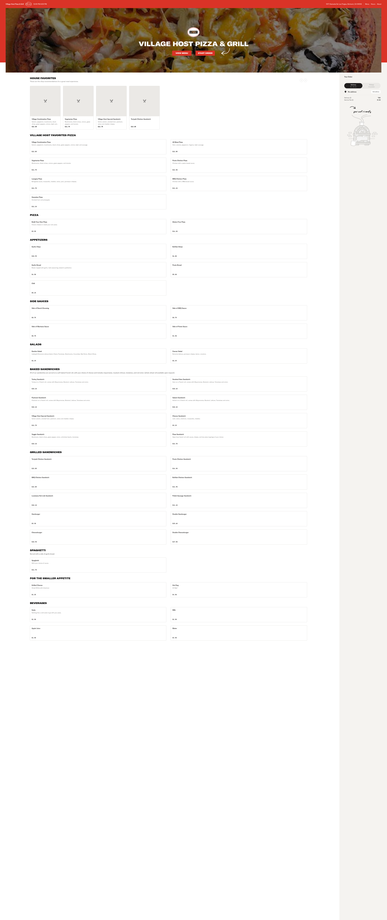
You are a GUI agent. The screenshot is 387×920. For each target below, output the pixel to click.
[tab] (353, 85)
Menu (367, 4)
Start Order (205, 53)
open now (28, 4)
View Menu (182, 53)
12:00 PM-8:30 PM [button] (40, 4)
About (379, 4)
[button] (98, 146)
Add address (375, 91)
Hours (373, 4)
